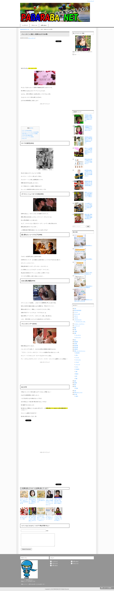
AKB (75, 308)
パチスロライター (78, 319)
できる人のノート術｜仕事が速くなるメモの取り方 (49, 518)
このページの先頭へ (107, 587)
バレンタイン (31, 38)
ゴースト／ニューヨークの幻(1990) (30, 132)
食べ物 (75, 394)
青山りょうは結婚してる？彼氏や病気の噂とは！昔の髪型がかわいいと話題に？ (88, 151)
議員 (75, 380)
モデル (76, 366)
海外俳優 (76, 345)
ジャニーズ (77, 364)
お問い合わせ (43, 25)
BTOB (76, 388)
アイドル (77, 357)
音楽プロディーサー (78, 392)
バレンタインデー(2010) (28, 136)
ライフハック (77, 325)
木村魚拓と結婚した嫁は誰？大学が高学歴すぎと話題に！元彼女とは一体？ (88, 117)
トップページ (25, 25)
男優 (76, 378)
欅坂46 (76, 373)
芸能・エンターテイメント (79, 351)
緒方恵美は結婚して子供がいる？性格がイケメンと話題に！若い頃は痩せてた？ (88, 173)
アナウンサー (78, 359)
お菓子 (76, 396)
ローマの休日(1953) (26, 130)
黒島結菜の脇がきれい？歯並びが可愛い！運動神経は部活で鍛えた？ (32, 501)
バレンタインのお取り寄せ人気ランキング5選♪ (24, 518)
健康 (75, 327)
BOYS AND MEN (77, 310)
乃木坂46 (77, 369)
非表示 (31, 128)
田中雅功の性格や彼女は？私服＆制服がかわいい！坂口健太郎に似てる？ (88, 140)
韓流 (75, 386)
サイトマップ (91, 1)
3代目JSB (77, 352)
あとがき (24, 138)
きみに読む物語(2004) (27, 135)
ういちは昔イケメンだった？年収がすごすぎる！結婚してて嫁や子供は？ (88, 206)
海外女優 (76, 347)
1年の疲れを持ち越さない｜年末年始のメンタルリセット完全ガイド (41, 518)
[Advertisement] (44, 55)
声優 (75, 329)
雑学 (75, 384)
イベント (76, 312)
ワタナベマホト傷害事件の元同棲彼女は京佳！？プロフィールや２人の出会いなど (49, 502)
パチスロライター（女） (80, 321)
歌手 (76, 376)
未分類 (75, 343)
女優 (76, 371)
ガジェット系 (77, 314)
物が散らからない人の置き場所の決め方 (41, 500)
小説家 (75, 331)
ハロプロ (76, 317)
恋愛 (75, 333)
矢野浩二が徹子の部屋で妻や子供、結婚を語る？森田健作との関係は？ (58, 501)
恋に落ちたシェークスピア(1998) (30, 133)
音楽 (75, 390)
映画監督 (76, 341)
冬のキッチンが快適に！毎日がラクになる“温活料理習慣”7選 (24, 501)
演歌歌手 (76, 349)
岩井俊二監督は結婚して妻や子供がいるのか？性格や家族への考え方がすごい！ (32, 519)
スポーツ (76, 316)
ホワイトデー (78, 337)
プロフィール (34, 25)
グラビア (77, 362)
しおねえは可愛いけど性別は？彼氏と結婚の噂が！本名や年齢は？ (58, 518)
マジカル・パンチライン (79, 323)
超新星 (75, 382)
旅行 (75, 339)
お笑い (76, 355)
